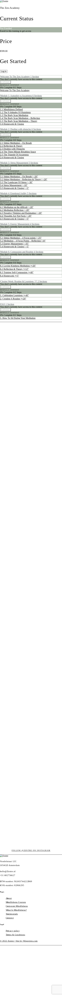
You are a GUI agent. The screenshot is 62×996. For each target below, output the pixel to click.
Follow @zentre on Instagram (31, 850)
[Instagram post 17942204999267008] (18, 351)
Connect (10, 918)
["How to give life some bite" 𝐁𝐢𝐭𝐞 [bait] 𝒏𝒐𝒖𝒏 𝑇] (56, 559)
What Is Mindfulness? (16, 910)
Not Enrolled (6, 28)
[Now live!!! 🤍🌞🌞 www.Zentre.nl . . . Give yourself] (43, 479)
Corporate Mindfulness (17, 906)
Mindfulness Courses (16, 902)
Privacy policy (13, 931)
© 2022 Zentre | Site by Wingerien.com (19, 941)
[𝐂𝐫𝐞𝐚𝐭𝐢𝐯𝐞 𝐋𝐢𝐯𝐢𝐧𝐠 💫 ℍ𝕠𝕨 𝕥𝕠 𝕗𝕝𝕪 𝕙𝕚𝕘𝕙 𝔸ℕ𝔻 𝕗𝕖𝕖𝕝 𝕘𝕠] (31, 595)
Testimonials (12, 914)
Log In (3, 71)
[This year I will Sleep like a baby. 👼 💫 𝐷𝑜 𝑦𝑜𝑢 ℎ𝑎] (5, 528)
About (9, 898)
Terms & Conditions (15, 935)
